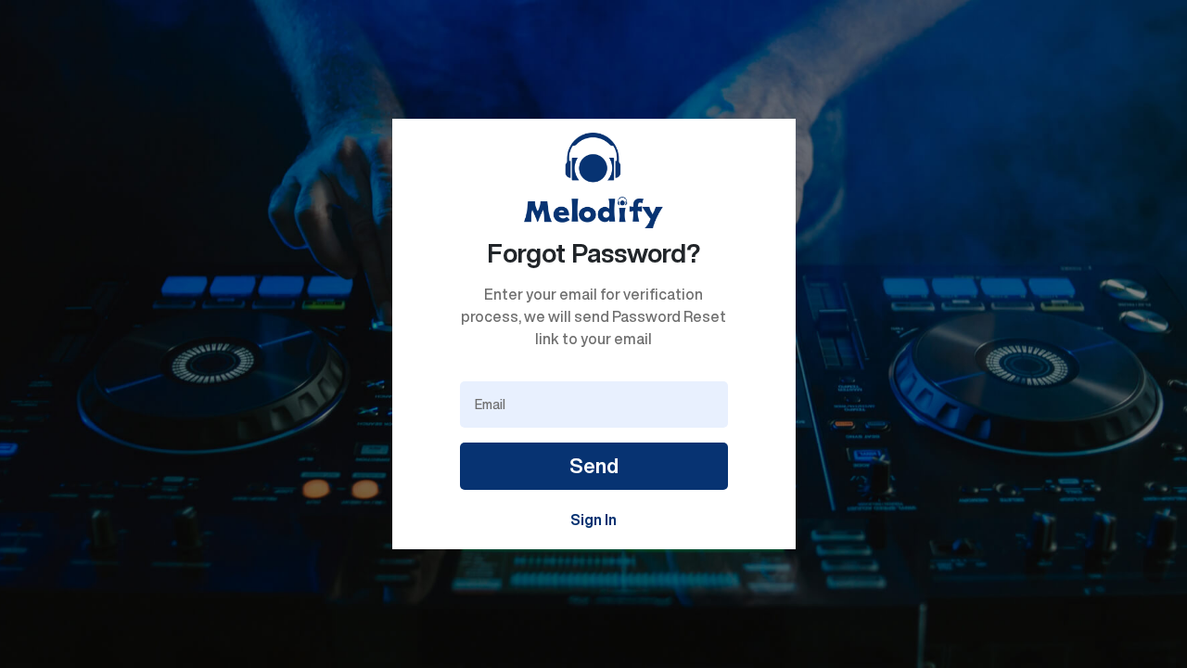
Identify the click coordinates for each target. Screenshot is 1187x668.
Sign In (593, 519)
